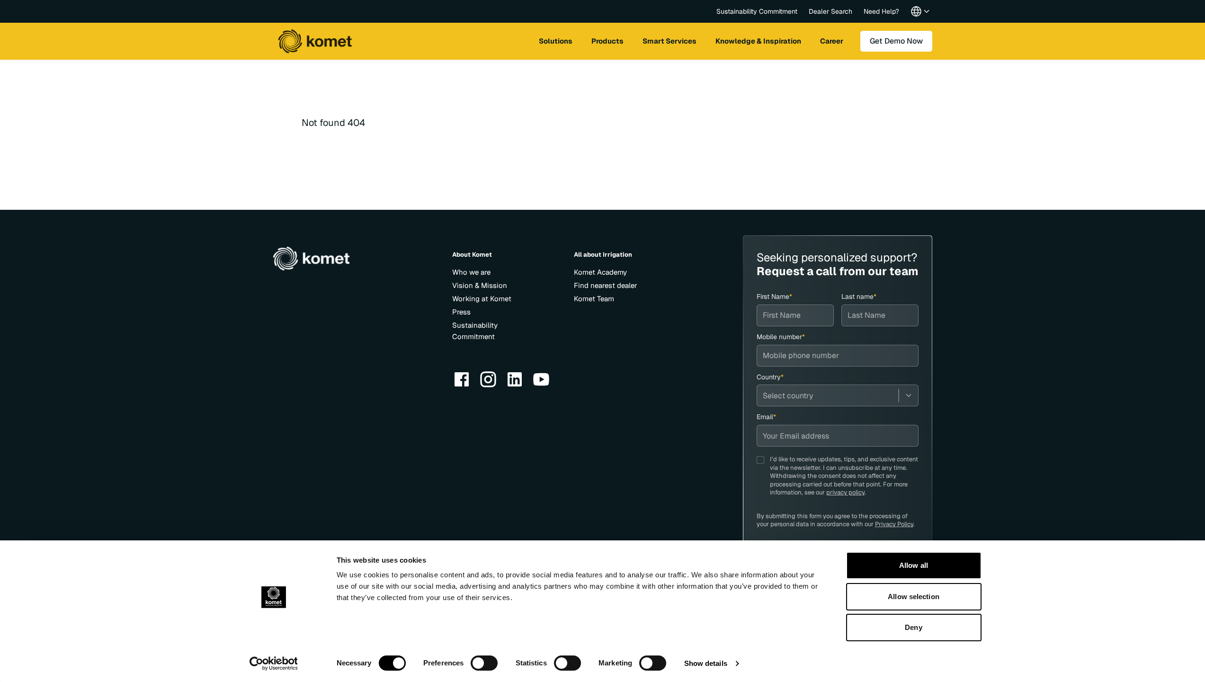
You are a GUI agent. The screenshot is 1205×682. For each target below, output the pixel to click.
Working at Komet (481, 298)
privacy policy (845, 492)
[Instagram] (488, 379)
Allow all (913, 565)
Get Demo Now (896, 41)
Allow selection (913, 596)
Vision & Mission (479, 285)
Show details (705, 663)
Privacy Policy (894, 524)
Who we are (471, 272)
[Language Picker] (920, 11)
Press (461, 311)
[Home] (315, 41)
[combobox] (838, 395)
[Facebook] (461, 379)
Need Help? (881, 11)
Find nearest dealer (605, 285)
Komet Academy (600, 272)
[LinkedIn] (514, 379)
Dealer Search (830, 11)
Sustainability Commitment (756, 11)
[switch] (484, 663)
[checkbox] (760, 460)
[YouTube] (541, 379)
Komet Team (594, 298)
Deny (913, 627)
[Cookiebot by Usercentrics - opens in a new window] (273, 663)
